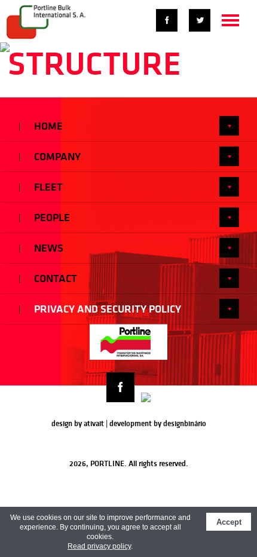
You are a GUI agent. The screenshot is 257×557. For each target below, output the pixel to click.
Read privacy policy (99, 546)
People (51, 217)
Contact (54, 278)
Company (56, 156)
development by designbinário (157, 423)
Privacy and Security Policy (106, 309)
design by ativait (77, 423)
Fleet (47, 187)
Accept (228, 522)
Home (47, 126)
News (47, 248)
